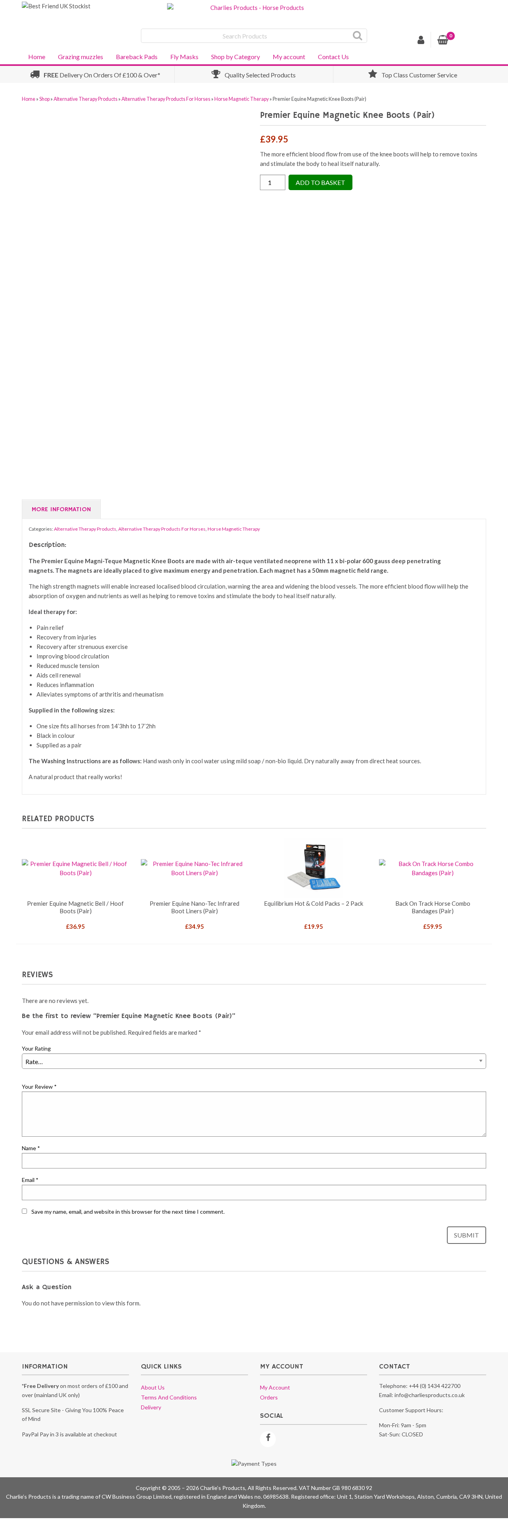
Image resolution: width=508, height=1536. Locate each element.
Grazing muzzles (80, 56)
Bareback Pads (137, 56)
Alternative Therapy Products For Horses (165, 99)
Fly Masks (184, 56)
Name (31, 1148)
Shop (44, 99)
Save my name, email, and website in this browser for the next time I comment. (128, 1211)
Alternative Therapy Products (85, 99)
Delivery (151, 1407)
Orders (269, 1397)
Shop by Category (235, 56)
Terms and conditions (169, 1397)
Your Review (39, 1086)
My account (289, 56)
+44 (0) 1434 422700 (434, 1385)
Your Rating (36, 1048)
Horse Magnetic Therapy (241, 99)
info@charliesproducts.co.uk (429, 1395)
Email (30, 1179)
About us (153, 1387)
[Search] (357, 36)
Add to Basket (320, 182)
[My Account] (421, 40)
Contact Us (333, 56)
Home (36, 56)
